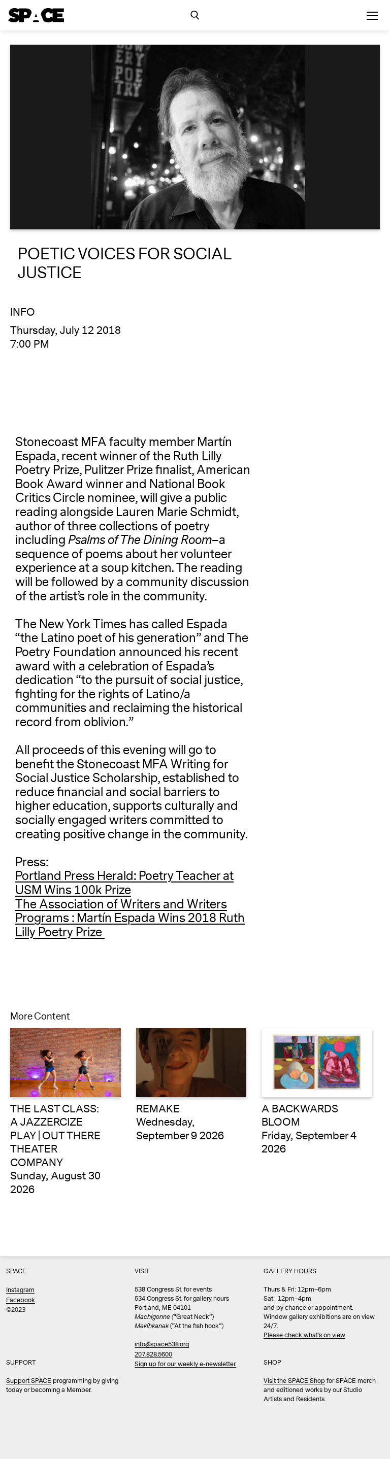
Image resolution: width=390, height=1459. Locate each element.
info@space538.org (162, 1344)
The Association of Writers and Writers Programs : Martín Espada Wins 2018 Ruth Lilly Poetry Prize (130, 918)
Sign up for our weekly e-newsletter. (185, 1364)
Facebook (20, 1300)
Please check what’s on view (304, 1335)
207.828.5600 (153, 1354)
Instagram (20, 1290)
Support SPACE (28, 1381)
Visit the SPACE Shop (294, 1381)
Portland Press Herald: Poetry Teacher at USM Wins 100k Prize (124, 883)
